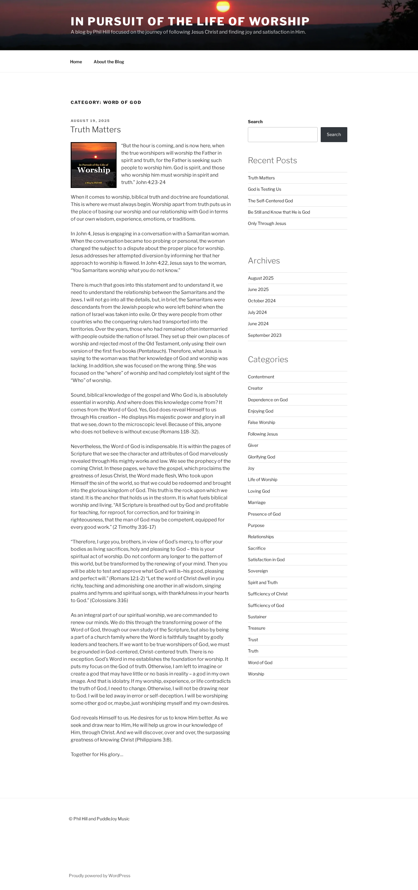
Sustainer (257, 616)
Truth (253, 650)
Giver (253, 445)
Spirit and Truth (263, 582)
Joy (251, 468)
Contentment (261, 376)
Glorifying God (261, 456)
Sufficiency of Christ (268, 593)
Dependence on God (268, 399)
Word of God (260, 662)
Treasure (256, 628)
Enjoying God (260, 411)
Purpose (256, 525)
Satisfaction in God (266, 559)
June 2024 (258, 323)
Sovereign (258, 570)
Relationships (261, 536)
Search (255, 121)
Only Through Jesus (267, 223)
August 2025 (261, 278)
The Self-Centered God (270, 200)
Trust (253, 639)
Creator (255, 388)
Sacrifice (257, 548)
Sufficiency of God (266, 605)
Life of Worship (262, 479)
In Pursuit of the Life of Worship (190, 21)
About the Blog (109, 61)
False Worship (261, 422)
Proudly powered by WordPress (99, 875)
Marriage (257, 502)
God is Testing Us (264, 189)
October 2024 (262, 300)
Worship (256, 673)
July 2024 (257, 312)
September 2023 (265, 335)
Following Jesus (263, 433)
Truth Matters (95, 129)
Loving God (259, 491)
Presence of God (264, 514)
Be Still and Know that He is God (279, 212)
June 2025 (258, 289)
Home (76, 61)
